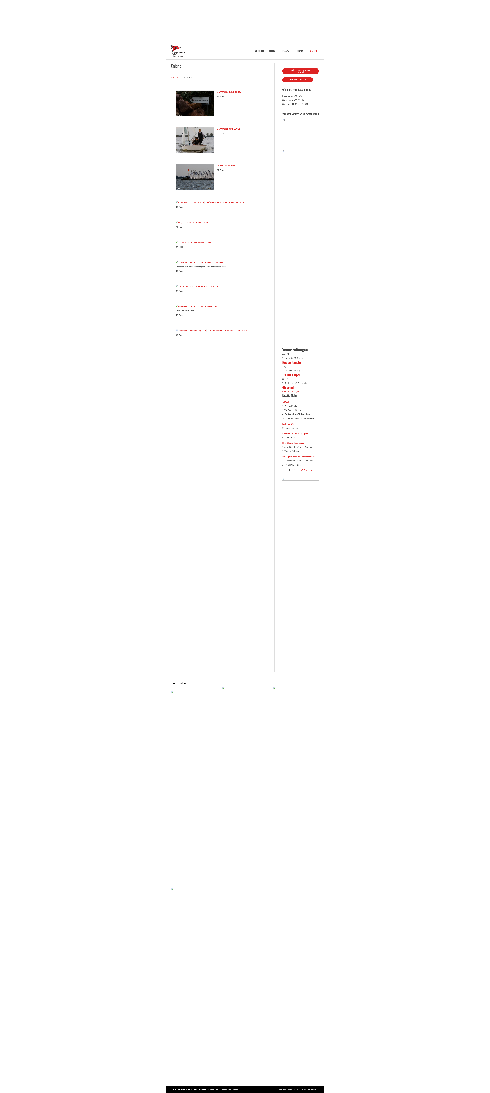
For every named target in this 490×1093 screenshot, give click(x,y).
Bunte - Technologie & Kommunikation (225, 1089)
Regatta (285, 51)
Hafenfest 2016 (203, 242)
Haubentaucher (292, 362)
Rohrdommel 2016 (208, 306)
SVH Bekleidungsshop (297, 80)
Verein (272, 51)
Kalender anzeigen (290, 392)
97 (302, 470)
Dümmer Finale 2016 (228, 128)
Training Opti (291, 374)
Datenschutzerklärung (310, 1089)
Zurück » (308, 470)
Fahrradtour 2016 (207, 286)
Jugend (300, 51)
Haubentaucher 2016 (212, 262)
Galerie (313, 51)
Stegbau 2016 (201, 222)
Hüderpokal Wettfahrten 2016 (225, 202)
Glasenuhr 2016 (226, 165)
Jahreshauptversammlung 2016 (228, 330)
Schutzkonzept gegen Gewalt (300, 71)
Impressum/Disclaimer (288, 1089)
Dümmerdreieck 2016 (229, 92)
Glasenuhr (289, 387)
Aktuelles (259, 51)
